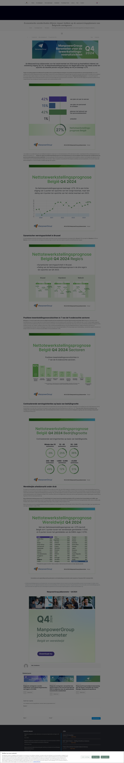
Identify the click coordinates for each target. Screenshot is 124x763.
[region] (62, 757)
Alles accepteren (105, 757)
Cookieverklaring (36, 761)
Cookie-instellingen (86, 757)
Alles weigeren (95, 757)
